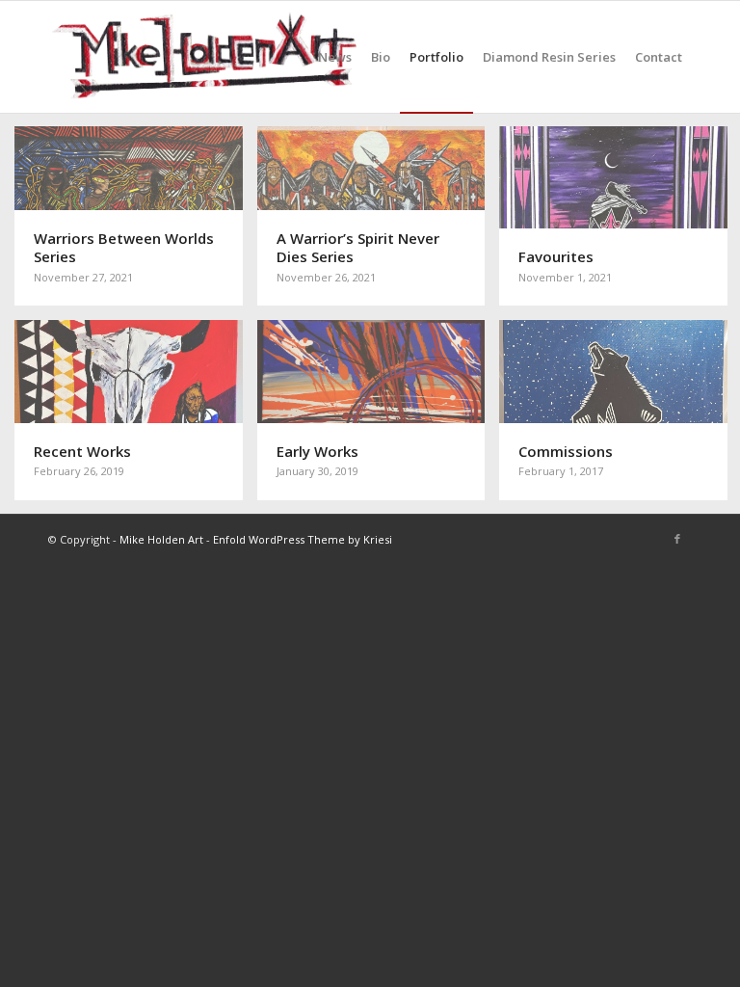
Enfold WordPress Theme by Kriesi (302, 539)
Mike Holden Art (161, 539)
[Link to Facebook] (677, 538)
